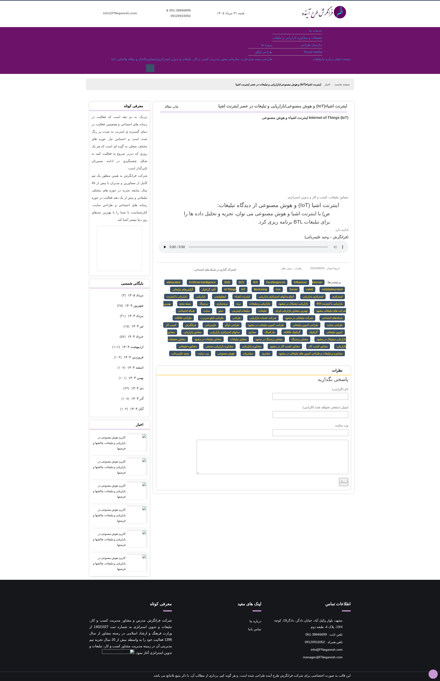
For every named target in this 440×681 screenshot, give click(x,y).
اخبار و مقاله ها (134, 59)
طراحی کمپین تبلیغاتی (305, 325)
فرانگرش (340, 237)
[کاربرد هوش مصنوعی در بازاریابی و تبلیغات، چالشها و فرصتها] (137, 443)
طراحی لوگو (264, 52)
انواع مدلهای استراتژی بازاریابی (276, 296)
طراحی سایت (335, 325)
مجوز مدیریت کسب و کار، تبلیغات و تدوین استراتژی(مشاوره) (186, 59)
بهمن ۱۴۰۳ (136, 378)
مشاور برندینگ (299, 339)
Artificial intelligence (202, 282)
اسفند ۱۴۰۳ (135, 367)
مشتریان (248, 353)
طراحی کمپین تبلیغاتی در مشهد (266, 325)
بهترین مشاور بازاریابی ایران (291, 310)
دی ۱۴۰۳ (137, 388)
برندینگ (203, 303)
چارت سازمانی (238, 59)
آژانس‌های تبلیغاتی (182, 289)
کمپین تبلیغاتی (334, 332)
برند (238, 303)
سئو (221, 310)
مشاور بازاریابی (192, 332)
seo (278, 289)
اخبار (327, 84)
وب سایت (203, 353)
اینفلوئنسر (220, 296)
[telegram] (162, 269)
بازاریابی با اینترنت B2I (330, 303)
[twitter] (170, 269)
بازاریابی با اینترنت (176, 296)
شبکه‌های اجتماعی (332, 317)
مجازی (252, 332)
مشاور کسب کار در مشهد (285, 346)
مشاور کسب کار (318, 346)
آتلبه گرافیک (208, 289)
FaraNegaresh (275, 282)
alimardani (173, 282)
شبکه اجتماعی (186, 310)
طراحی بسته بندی (260, 59)
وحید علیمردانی (317, 237)
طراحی (236, 317)
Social (293, 289)
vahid (309, 289)
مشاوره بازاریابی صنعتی (219, 346)
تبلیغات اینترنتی (241, 310)
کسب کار (170, 325)
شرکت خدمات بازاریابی (263, 317)
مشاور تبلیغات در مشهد (207, 339)
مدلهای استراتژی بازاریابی (225, 332)
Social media (313, 52)
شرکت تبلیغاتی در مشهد (299, 317)
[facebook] (187, 269)
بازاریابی (201, 296)
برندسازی (222, 303)
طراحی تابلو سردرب (212, 317)
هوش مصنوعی (225, 353)
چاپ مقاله (172, 106)
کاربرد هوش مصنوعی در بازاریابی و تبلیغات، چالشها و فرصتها (109, 443)
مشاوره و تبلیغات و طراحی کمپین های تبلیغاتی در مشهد (311, 353)
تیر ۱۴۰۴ (137, 326)
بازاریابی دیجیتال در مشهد (293, 303)
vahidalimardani (332, 289)
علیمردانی (210, 325)
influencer (300, 282)
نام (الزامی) (340, 389)
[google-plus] (179, 269)
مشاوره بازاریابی (251, 346)
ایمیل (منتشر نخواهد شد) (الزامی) (325, 407)
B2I (255, 282)
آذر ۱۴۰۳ (137, 398)
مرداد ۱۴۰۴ (135, 316)
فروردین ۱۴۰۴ (133, 357)
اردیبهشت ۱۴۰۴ (132, 347)
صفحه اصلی (342, 59)
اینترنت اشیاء (242, 296)
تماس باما (117, 59)
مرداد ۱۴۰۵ (135, 295)
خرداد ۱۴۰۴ (135, 336)
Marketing (260, 289)
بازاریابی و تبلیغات (259, 303)
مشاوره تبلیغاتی (188, 346)
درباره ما (328, 59)
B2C (242, 282)
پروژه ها (266, 45)
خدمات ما (315, 30)
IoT (243, 289)
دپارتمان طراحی (311, 45)
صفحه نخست (342, 84)
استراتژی (337, 296)
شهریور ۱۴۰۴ (134, 305)
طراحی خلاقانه (183, 317)
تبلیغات (317, 59)
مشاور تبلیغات (238, 339)
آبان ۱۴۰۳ (136, 409)
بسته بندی (185, 303)
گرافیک (313, 332)
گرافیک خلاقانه (292, 332)
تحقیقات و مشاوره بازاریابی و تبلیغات (297, 37)
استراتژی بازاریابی (312, 296)
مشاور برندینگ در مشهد (269, 339)
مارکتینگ (270, 332)
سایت (206, 310)
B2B (227, 282)
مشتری (266, 353)
